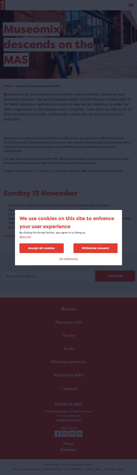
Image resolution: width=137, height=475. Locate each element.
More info (25, 236)
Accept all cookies (41, 248)
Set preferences (68, 258)
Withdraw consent (95, 248)
